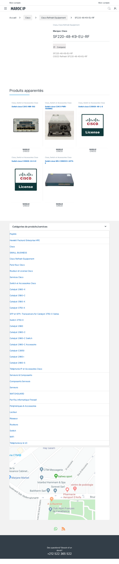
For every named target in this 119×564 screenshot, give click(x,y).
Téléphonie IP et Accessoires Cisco (26, 369)
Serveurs (14, 387)
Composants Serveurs (20, 381)
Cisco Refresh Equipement (53, 17)
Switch (13, 430)
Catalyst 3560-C (17, 295)
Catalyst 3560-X (17, 301)
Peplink (13, 234)
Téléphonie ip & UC (18, 443)
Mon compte (15, 3)
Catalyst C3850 (17, 350)
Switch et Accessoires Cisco (27, 103)
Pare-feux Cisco (17, 265)
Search (109, 8)
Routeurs (14, 424)
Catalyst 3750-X (17, 308)
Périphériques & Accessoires (23, 406)
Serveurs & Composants (21, 375)
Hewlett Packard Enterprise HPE (25, 240)
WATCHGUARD (17, 393)
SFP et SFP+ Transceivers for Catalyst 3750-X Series (34, 314)
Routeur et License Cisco (21, 271)
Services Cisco (16, 277)
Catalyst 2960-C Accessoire (23, 344)
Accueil (12, 17)
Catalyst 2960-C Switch (21, 338)
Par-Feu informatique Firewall (23, 399)
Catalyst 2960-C (17, 332)
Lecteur (13, 412)
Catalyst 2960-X (17, 289)
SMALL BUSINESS (18, 252)
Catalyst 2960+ (17, 356)
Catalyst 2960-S (17, 362)
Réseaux (14, 418)
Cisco (27, 17)
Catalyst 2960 (16, 326)
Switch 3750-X (17, 320)
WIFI (12, 436)
